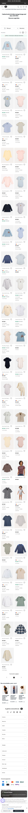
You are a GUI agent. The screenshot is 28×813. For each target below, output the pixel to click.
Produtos (3, 755)
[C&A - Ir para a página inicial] (5, 6)
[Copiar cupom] (25, 3)
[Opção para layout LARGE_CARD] (25, 32)
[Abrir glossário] (15, 745)
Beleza (3, 738)
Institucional (4, 751)
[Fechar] (27, 808)
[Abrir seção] (16, 717)
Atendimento (4, 768)
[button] (18, 7)
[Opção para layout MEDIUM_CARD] (23, 32)
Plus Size (3, 734)
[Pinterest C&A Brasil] (14, 712)
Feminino (3, 717)
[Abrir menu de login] (21, 7)
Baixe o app (4, 764)
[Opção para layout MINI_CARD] (20, 32)
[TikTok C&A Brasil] (11, 712)
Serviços (3, 759)
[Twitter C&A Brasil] (17, 712)
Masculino (4, 721)
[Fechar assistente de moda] (25, 792)
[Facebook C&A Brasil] (20, 712)
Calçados (3, 730)
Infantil (3, 725)
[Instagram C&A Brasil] (8, 712)
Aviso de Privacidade (11, 808)
